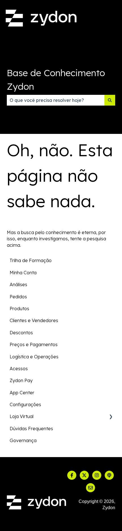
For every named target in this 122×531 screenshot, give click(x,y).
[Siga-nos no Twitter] (84, 475)
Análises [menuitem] (18, 284)
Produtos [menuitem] (19, 308)
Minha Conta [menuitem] (23, 272)
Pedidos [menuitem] (18, 296)
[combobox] (55, 100)
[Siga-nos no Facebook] (71, 475)
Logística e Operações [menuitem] (34, 356)
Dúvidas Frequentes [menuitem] (31, 428)
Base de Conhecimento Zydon (56, 79)
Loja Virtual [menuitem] (21, 416)
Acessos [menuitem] (19, 368)
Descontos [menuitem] (21, 332)
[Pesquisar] (109, 100)
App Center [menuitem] (22, 392)
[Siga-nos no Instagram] (96, 475)
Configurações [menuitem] (25, 404)
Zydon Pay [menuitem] (21, 380)
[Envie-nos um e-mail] (90, 487)
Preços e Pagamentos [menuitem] (34, 344)
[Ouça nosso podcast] (109, 475)
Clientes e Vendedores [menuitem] (34, 320)
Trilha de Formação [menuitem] (31, 260)
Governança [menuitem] (23, 440)
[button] (110, 417)
